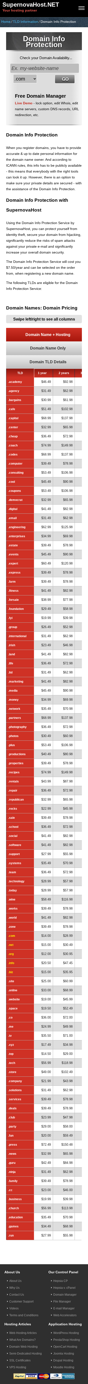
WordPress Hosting (66, 1333)
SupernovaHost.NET (30, 4)
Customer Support (21, 1301)
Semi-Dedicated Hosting (25, 1353)
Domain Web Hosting (23, 1346)
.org (11, 954)
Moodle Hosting (63, 1367)
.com (11, 936)
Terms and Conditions (23, 1315)
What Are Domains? (22, 1340)
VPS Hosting (17, 1367)
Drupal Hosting (63, 1360)
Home (6, 22)
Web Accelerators (65, 1315)
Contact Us (16, 1294)
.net (10, 945)
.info (11, 963)
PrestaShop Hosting (66, 1340)
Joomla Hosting (63, 1353)
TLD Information (25, 22)
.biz (10, 972)
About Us (15, 1281)
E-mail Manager (64, 1308)
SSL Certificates (20, 1360)
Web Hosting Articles (23, 1333)
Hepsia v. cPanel (64, 1288)
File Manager (62, 1301)
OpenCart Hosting (65, 1346)
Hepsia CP (60, 1281)
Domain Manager (65, 1294)
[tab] (44, 334)
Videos (14, 1308)
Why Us (14, 1288)
